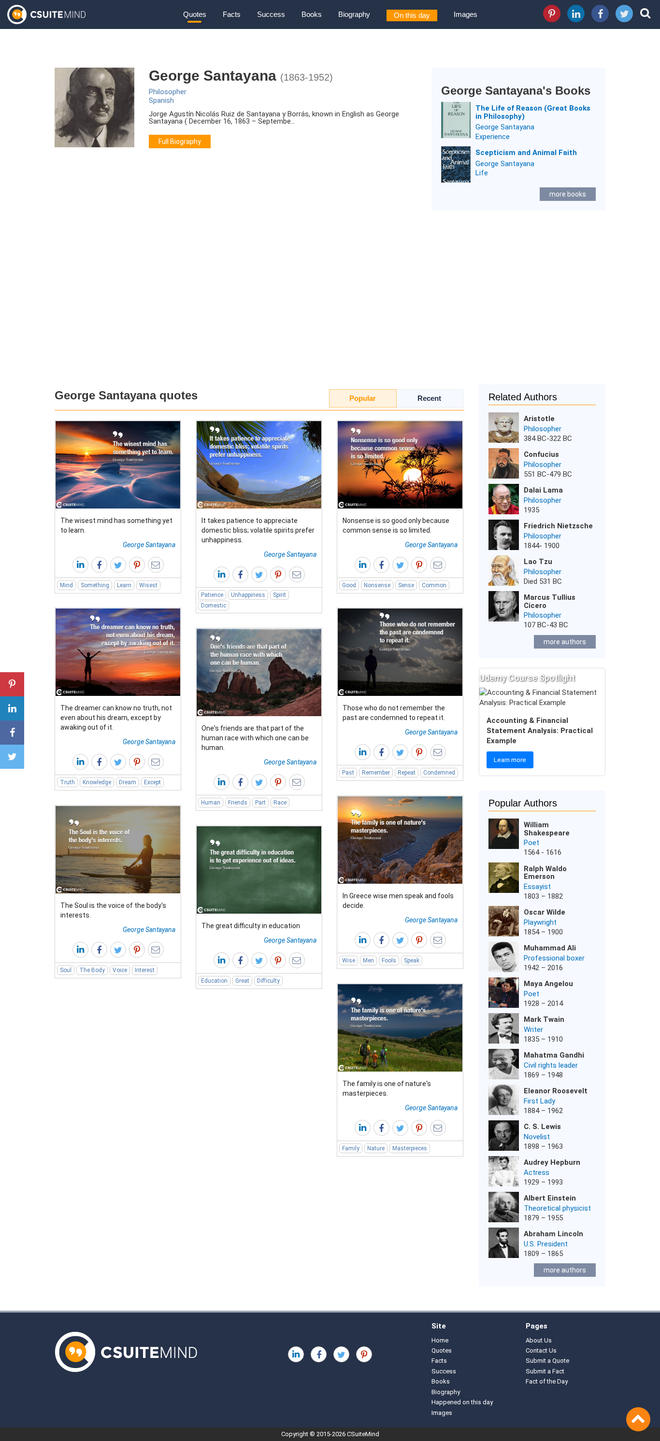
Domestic (213, 605)
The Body (92, 970)
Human (210, 802)
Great (242, 980)
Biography (354, 14)
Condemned (439, 772)
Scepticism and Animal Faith (526, 152)
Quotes (194, 14)
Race (280, 802)
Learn (124, 585)
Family (350, 1148)
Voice (120, 970)
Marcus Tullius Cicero (549, 601)
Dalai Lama (543, 490)
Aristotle (539, 418)
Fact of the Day (547, 1381)
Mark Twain (544, 1019)
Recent (429, 398)
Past (348, 772)
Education (214, 980)
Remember (376, 772)
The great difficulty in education (250, 926)
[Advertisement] (330, 302)
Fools (389, 960)
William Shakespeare (547, 828)
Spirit (279, 595)
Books (311, 14)
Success (271, 14)
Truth (67, 782)
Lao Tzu (538, 561)
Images (465, 14)
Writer (533, 1029)
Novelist (537, 1136)
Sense (406, 585)
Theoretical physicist (557, 1208)
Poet (531, 842)
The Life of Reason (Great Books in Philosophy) (532, 112)
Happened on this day (462, 1402)
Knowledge (97, 782)
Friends (237, 802)
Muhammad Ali (550, 948)
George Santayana (504, 127)
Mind (66, 585)
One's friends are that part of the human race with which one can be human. (255, 737)
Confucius (541, 454)
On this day (412, 15)
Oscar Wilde (544, 912)
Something (95, 585)
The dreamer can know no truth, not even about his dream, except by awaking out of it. (116, 717)
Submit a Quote (547, 1360)
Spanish (161, 100)
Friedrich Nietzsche (558, 526)
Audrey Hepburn (552, 1162)
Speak (411, 960)
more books (567, 194)
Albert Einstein (550, 1198)
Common (434, 585)
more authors (565, 642)
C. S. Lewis (542, 1126)
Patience (212, 595)
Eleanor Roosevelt (556, 1091)
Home (439, 1340)
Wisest (148, 585)
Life (481, 173)
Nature (376, 1148)
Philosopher (168, 91)
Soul (66, 970)
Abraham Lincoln (553, 1233)
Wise (348, 960)
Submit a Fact (545, 1371)
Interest (145, 970)
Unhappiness (248, 595)
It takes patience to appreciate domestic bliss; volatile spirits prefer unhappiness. (258, 530)
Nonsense (377, 585)
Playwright (540, 922)
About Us (539, 1340)
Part (260, 802)
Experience (492, 136)
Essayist (537, 886)
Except (152, 782)
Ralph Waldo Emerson (545, 872)
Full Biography (179, 141)
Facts (232, 14)
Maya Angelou (548, 983)
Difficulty (268, 980)
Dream (127, 782)
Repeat (407, 772)
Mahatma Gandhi (554, 1055)
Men (368, 960)
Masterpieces (409, 1148)
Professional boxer (554, 958)
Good (349, 585)
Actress (536, 1172)
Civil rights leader (551, 1065)
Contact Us (541, 1350)
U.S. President (546, 1244)
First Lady (539, 1101)
